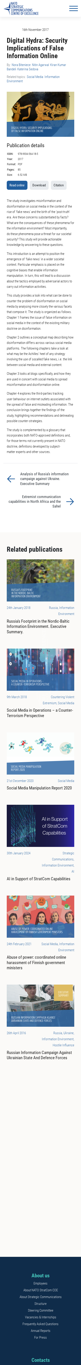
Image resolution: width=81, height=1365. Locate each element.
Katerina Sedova (27, 69)
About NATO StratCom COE (40, 1290)
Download (39, 185)
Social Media (35, 77)
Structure (40, 1304)
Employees (40, 1283)
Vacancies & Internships (40, 1317)
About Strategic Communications (41, 1297)
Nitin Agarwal (40, 65)
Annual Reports (40, 1331)
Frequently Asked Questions (40, 1324)
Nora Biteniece (21, 65)
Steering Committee (40, 1310)
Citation (59, 185)
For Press (40, 1337)
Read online (17, 185)
